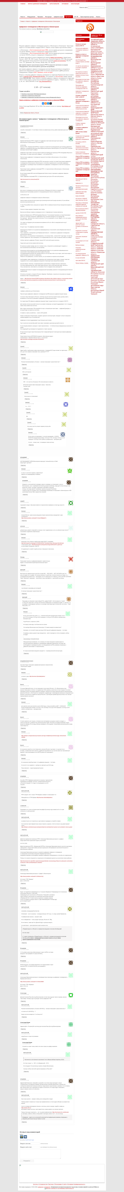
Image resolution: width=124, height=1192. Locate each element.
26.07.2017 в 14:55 (25, 733)
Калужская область (95, 89)
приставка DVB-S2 (80, 260)
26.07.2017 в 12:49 (24, 685)
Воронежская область (96, 67)
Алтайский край (97, 39)
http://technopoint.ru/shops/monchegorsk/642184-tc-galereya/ (47, 544)
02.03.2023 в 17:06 (24, 1080)
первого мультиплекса (56, 57)
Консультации (75, 3)
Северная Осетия (97, 237)
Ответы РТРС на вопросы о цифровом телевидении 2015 (83, 169)
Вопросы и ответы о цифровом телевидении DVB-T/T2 (82, 56)
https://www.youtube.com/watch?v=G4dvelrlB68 (32, 981)
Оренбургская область (96, 147)
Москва (100, 128)
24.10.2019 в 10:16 (27, 1053)
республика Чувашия (96, 293)
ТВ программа (58, 1184)
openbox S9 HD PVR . (81, 213)
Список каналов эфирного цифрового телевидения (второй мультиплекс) (82, 113)
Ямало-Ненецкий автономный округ (97, 283)
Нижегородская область (97, 135)
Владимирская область (96, 57)
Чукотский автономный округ (97, 278)
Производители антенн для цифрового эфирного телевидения (82, 119)
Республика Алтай (97, 166)
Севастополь (95, 235)
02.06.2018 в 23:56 (25, 792)
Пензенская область (95, 152)
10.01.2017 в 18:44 (25, 512)
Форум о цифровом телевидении (37, 3)
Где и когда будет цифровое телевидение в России (82, 101)
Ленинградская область (97, 122)
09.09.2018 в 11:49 (25, 818)
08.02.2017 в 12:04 (25, 539)
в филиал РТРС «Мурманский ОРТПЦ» (34, 76)
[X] (51, 103)
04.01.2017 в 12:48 (25, 359)
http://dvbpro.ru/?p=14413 (43, 29)
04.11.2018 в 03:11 (25, 908)
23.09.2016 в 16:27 (24, 187)
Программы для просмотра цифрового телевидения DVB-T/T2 (82, 87)
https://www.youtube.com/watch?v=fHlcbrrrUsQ (31, 876)
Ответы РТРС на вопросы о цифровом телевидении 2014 (83, 164)
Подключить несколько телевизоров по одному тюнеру (82, 232)
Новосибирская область (96, 142)
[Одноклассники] (45, 103)
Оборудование (31, 16)
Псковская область (97, 160)
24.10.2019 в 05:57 (26, 1043)
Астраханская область (95, 47)
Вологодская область (96, 63)
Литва (99, 124)
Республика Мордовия (95, 197)
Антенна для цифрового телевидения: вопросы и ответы (82, 50)
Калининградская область (97, 85)
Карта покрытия (54, 3)
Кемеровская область (96, 98)
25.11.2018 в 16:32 (24, 974)
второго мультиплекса (60, 60)
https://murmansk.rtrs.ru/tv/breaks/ (60, 1112)
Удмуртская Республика (95, 256)
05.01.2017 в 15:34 (30, 413)
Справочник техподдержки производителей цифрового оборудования (82, 137)
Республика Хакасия (95, 213)
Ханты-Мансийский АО (97, 266)
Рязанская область (95, 221)
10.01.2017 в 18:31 (24, 502)
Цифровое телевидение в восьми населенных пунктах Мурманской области (41, 97)
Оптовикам (65, 3)
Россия (37, 113)
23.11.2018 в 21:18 (24, 962)
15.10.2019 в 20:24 (24, 1023)
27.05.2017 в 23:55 (24, 662)
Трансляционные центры (87, 16)
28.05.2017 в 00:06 (25, 673)
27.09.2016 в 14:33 (24, 288)
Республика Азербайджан (95, 163)
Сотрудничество (43, 1184)
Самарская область (98, 224)
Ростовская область (95, 218)
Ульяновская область (95, 261)
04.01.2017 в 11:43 (24, 347)
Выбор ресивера (80, 245)
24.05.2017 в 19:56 (24, 571)
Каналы (98, 16)
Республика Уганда (96, 207)
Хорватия (93, 268)
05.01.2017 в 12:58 (28, 393)
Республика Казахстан (95, 181)
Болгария (99, 51)
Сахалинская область (95, 229)
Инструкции (48, 16)
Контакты (35, 1184)
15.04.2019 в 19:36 (24, 994)
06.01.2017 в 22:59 (25, 470)
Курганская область (97, 114)
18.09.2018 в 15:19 (24, 836)
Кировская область (95, 102)
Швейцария (94, 280)
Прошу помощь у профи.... (82, 263)
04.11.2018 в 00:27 (24, 889)
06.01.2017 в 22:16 (24, 458)
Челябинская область (96, 271)
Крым (97, 113)
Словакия (93, 238)
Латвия (100, 119)
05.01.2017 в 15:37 (31, 423)
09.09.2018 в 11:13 (24, 806)
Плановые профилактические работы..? (80, 249)
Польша (93, 156)
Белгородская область (95, 50)
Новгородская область (95, 139)
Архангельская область (97, 43)
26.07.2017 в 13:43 (25, 703)
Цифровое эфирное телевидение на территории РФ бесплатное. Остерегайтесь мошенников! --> (62, 1)
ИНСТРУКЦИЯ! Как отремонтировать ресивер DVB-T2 (82, 62)
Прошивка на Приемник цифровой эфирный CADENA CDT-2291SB (82, 204)
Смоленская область (95, 241)
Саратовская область (95, 226)
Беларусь (99, 48)
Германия (100, 67)
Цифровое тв (79, 183)
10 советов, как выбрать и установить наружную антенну (82, 67)
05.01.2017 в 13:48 (29, 403)
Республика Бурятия (95, 173)
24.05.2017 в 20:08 (25, 585)
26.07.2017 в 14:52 (24, 718)
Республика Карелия (95, 188)
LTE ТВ (76, 16)
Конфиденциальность (79, 1184)
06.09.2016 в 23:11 (24, 127)
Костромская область (95, 105)
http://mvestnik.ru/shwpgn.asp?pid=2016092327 (32, 339)
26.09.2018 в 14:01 (24, 871)
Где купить (68, 16)
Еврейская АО (95, 69)
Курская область (96, 116)
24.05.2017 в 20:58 (27, 613)
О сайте (64, 1184)
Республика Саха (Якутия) (97, 200)
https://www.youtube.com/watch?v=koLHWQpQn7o (33, 518)
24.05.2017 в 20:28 (26, 598)
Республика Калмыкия (95, 185)
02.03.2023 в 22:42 (25, 1096)
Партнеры (51, 1184)
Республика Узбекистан (94, 210)
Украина (94, 259)
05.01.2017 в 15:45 (32, 433)
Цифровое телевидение (44, 1187)
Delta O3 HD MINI (80, 196)
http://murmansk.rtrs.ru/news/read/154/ (29, 179)
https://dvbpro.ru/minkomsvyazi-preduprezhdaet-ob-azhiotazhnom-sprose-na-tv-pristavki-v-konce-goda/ (46, 827)
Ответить (23, 132)
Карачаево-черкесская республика (94, 94)
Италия (99, 78)
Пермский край (97, 155)
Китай (98, 103)
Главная (22, 3)
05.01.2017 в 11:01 (26, 369)
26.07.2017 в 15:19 (25, 759)
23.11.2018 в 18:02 (24, 949)
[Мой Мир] (48, 103)
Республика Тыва (96, 206)
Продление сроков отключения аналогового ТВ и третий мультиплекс (82, 148)
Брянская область (97, 53)
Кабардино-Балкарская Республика (95, 81)
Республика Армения (96, 167)
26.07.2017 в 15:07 (24, 746)
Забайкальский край (96, 72)
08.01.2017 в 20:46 (26, 481)
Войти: (21, 1134)
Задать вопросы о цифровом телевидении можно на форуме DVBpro (41, 100)
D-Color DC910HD (80, 258)
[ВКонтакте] (43, 103)
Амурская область (97, 41)
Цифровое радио (58, 16)
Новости (22, 16)
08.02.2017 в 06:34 (24, 527)
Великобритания (96, 54)
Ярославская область (95, 288)
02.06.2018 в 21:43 (24, 777)
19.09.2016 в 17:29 (24, 138)
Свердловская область (97, 233)
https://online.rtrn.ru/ (26, 1107)
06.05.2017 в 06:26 (24, 558)
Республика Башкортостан (97, 170)
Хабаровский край (97, 264)
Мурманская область (29, 113)
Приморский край (97, 158)
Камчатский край (97, 91)
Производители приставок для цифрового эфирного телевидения (82, 81)
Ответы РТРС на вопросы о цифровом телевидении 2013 (83, 158)
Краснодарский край (96, 108)
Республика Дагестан (95, 176)
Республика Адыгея (97, 161)
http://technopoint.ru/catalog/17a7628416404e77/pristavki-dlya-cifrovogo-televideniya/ (42, 543)
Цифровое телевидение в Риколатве (30, 95)
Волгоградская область (96, 60)
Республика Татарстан (95, 203)
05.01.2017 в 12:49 (27, 379)
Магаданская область (95, 127)
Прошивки (40, 16)
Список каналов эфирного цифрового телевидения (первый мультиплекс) (82, 107)
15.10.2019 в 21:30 (25, 1033)
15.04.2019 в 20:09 (25, 1006)
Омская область (96, 144)
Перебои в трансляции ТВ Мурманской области (33, 94)
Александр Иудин (25, 1022)
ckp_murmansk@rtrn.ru (45, 81)
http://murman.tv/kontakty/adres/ (37, 676)
